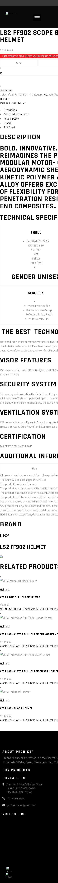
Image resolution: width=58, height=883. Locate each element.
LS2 (2, 103)
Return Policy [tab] (11, 118)
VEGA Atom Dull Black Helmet (20, 597)
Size (19, 63)
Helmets (48, 94)
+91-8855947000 (16, 798)
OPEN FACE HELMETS (12, 609)
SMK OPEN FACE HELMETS (41, 609)
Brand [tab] (7, 123)
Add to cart (6, 90)
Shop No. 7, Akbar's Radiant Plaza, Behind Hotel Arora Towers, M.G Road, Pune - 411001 (24, 788)
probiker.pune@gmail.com (21, 805)
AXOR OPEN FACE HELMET (15, 646)
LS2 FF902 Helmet (14, 103)
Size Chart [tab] (9, 127)
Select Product (11, 585)
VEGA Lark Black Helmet (16, 708)
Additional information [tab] (16, 114)
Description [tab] (10, 110)
